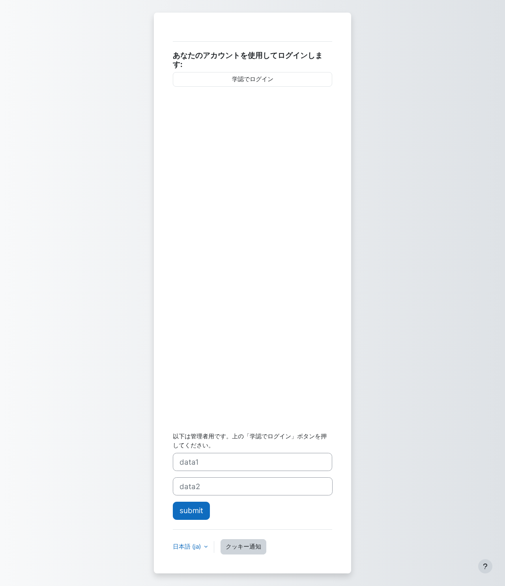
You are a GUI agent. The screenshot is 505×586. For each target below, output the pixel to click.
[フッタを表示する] (485, 566)
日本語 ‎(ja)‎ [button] (187, 546)
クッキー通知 (243, 546)
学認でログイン (252, 79)
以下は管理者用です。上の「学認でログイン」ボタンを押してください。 (250, 440)
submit (191, 510)
